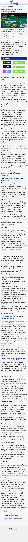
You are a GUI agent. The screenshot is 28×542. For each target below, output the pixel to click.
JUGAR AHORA (18, 62)
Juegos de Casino (8, 518)
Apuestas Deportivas (17, 518)
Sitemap (20, 532)
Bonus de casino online (9, 520)
